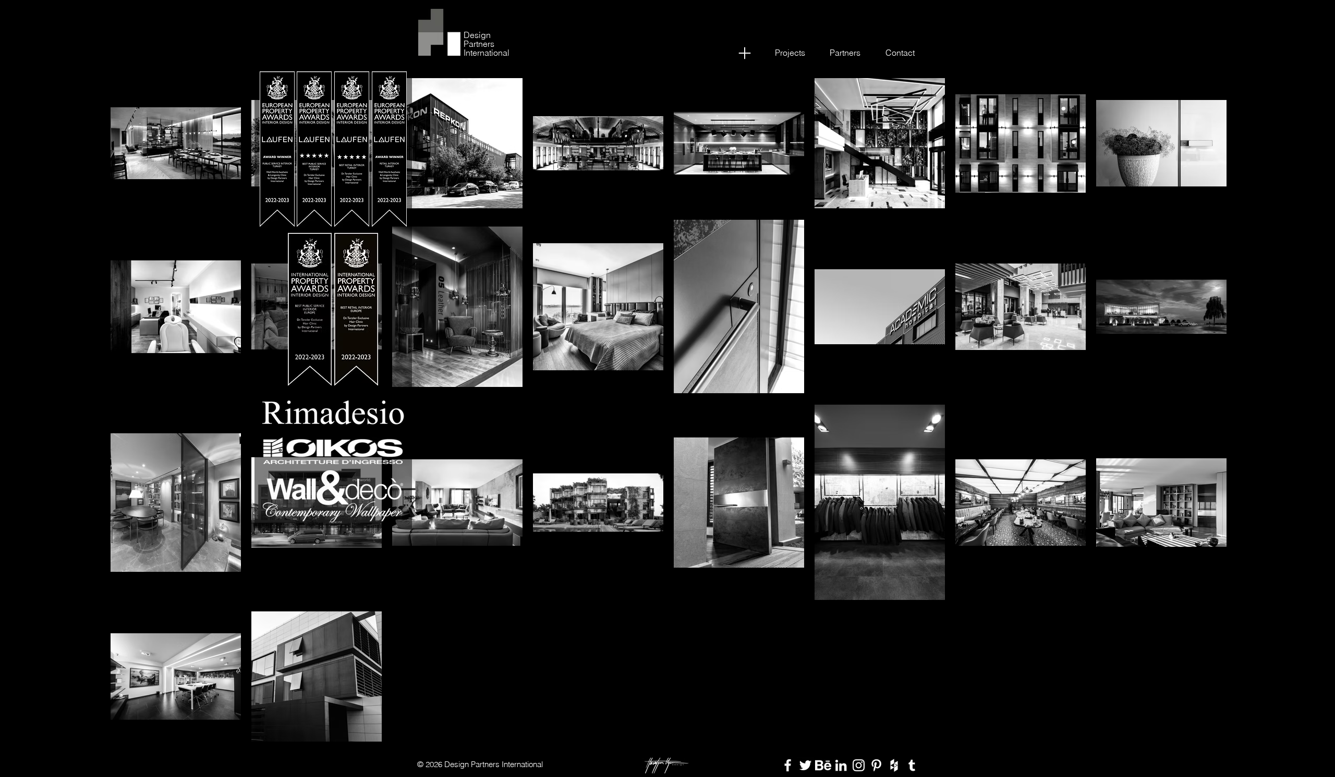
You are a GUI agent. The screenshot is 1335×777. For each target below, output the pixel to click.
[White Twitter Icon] (805, 765)
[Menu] (744, 53)
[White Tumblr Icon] (912, 765)
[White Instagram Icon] (859, 765)
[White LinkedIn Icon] (841, 765)
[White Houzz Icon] (894, 765)
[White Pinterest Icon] (876, 765)
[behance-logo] (823, 765)
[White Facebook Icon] (788, 765)
